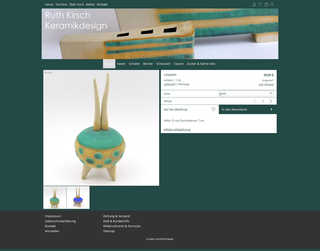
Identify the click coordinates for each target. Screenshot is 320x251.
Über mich (76, 4)
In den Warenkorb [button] (234, 109)
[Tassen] (178, 63)
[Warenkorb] (266, 4)
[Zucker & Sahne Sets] (201, 63)
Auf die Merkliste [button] (175, 109)
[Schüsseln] (163, 63)
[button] (272, 4)
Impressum (53, 216)
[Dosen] (109, 63)
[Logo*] (160, 9)
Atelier (90, 4)
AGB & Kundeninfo (116, 221)
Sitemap (109, 231)
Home (49, 4)
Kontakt (102, 4)
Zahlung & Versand (116, 216)
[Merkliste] (260, 4)
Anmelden (52, 231)
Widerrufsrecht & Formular (122, 226)
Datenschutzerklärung (60, 221)
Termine (61, 4)
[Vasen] (121, 63)
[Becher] (148, 63)
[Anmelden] (254, 4)
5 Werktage (176, 84)
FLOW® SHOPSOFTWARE (160, 239)
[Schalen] (134, 63)
